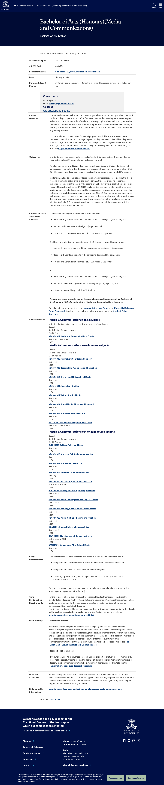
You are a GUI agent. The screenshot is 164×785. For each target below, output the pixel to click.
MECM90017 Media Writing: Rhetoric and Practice (72, 517)
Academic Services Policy (96, 308)
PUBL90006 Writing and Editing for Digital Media (72, 490)
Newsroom (28, 759)
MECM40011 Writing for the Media (65, 395)
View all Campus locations (75, 765)
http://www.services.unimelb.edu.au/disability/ (71, 615)
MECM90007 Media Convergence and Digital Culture (73, 499)
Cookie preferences (136, 778)
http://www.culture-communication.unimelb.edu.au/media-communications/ (85, 689)
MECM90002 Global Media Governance (67, 413)
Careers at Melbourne (33, 747)
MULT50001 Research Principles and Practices (70, 422)
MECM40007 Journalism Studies (64, 386)
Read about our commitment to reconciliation (45, 730)
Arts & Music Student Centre (56, 111)
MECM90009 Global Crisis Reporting (65, 463)
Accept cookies (115, 778)
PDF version (55, 699)
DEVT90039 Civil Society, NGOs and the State (70, 481)
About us (27, 741)
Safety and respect (32, 753)
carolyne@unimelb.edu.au (61, 103)
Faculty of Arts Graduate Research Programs (71, 665)
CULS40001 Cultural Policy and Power (66, 445)
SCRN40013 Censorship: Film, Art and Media (69, 545)
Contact (27, 765)
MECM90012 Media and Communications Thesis (71, 336)
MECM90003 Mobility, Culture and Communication (72, 508)
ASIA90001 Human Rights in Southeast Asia (69, 527)
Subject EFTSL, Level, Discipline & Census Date (77, 71)
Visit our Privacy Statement (92, 779)
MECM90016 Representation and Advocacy (69, 472)
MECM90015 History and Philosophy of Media (70, 377)
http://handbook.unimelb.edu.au (74, 148)
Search (154, 7)
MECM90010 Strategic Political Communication (71, 454)
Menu (161, 7)
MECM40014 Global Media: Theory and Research (71, 404)
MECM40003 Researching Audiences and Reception (73, 367)
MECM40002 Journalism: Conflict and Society (70, 358)
